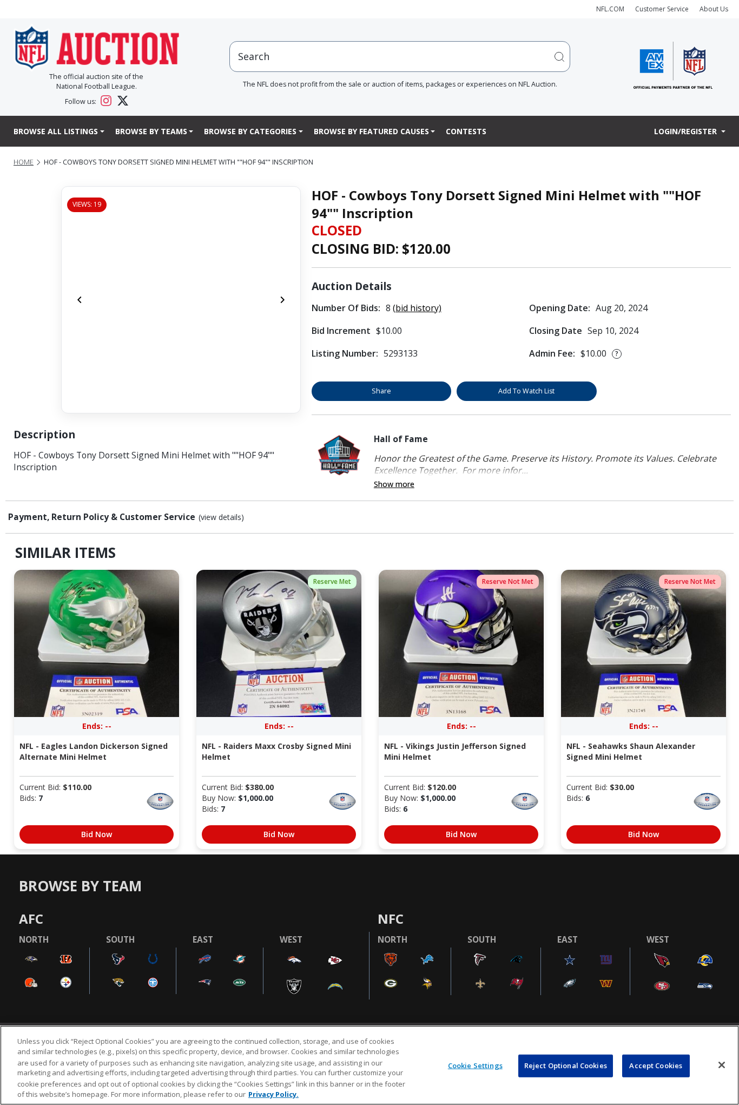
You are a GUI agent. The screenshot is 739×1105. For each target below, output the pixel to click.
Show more (394, 484)
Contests (466, 131)
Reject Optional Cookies (565, 1065)
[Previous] (79, 299)
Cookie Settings (475, 1065)
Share (381, 391)
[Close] (722, 1065)
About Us (714, 9)
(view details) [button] (221, 517)
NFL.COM (610, 9)
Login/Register (686, 131)
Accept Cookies (655, 1065)
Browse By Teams (151, 131)
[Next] (282, 299)
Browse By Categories (250, 131)
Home (24, 162)
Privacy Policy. (273, 1094)
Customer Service (662, 9)
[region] (369, 1065)
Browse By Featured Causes (371, 131)
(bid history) (417, 308)
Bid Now (96, 834)
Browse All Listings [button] (56, 131)
